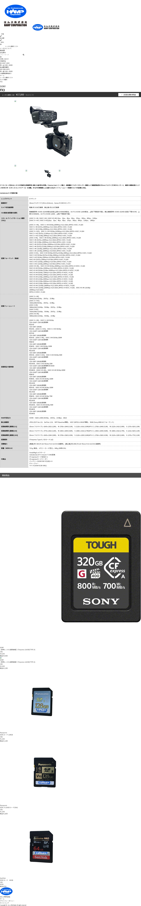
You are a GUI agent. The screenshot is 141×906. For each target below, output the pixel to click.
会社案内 (3, 52)
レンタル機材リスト (11, 46)
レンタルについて (6, 48)
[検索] (23, 55)
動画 (1, 50)
